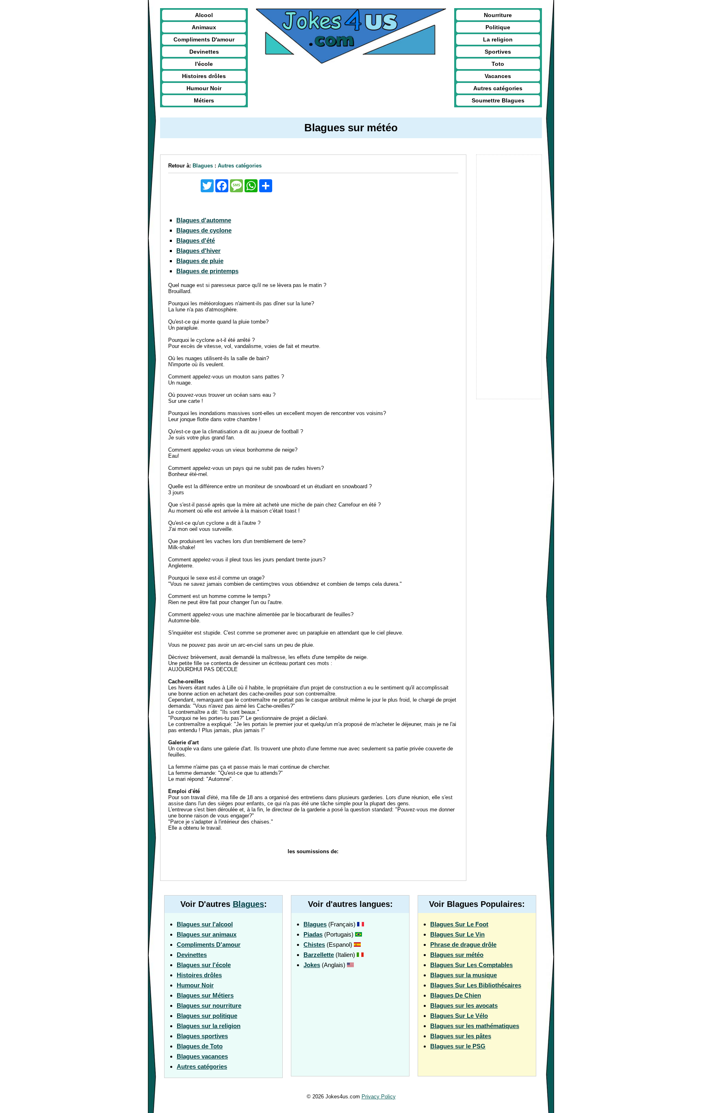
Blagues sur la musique (463, 975)
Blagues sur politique (207, 1015)
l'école (204, 64)
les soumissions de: (313, 851)
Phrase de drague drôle (463, 944)
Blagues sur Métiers (205, 995)
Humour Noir (203, 88)
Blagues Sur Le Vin (457, 934)
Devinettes (204, 51)
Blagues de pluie (199, 260)
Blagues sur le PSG (457, 1046)
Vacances (498, 76)
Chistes (314, 944)
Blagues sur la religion (208, 1025)
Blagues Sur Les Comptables (471, 964)
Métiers (204, 100)
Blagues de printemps (207, 270)
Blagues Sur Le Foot (459, 924)
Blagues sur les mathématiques (474, 1025)
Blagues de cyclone (204, 230)
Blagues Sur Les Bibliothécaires (475, 985)
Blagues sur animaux (206, 934)
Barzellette (318, 954)
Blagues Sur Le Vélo (459, 1015)
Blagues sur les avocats (464, 1005)
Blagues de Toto (200, 1046)
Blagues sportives (202, 1036)
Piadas (313, 934)
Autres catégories (497, 88)
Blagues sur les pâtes (460, 1036)
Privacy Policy (379, 1096)
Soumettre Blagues (498, 100)
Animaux (204, 27)
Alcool (204, 15)
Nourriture (498, 15)
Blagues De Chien (455, 995)
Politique (497, 27)
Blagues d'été (195, 240)
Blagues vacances (202, 1056)
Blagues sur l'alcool (205, 924)
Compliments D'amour (203, 39)
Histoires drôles (204, 76)
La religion (498, 39)
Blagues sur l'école (204, 964)
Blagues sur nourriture (209, 1005)
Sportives (498, 51)
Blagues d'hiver (198, 250)
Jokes (311, 964)
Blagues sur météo (456, 954)
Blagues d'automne (203, 220)
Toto (498, 64)
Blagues (203, 166)
